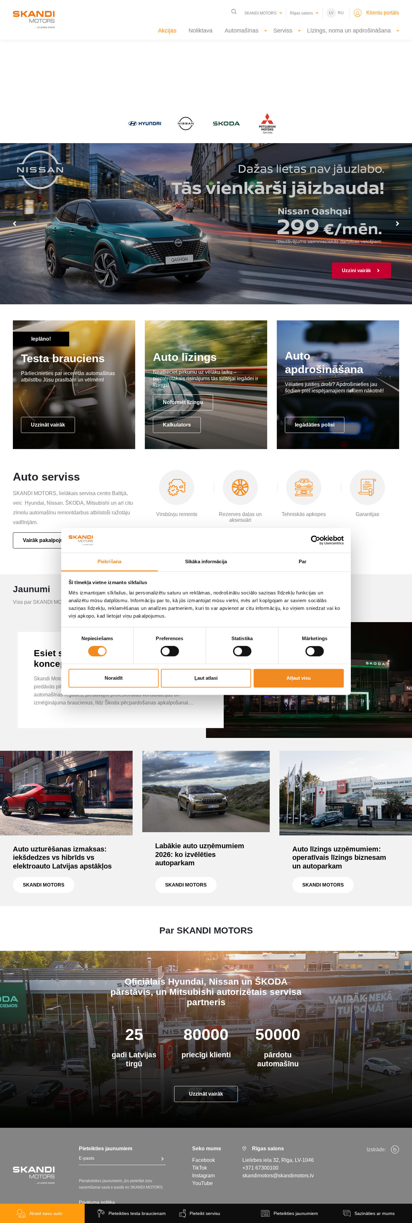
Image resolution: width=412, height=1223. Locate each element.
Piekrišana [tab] (109, 561)
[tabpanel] (206, 223)
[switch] (170, 651)
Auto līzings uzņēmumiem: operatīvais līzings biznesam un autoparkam (339, 857)
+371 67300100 (260, 1168)
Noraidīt (114, 678)
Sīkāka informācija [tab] (206, 561)
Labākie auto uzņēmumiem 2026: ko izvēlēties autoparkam (199, 854)
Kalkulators (177, 425)
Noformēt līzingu (183, 402)
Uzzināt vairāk (48, 425)
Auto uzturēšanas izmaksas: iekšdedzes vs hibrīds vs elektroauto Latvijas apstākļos (62, 857)
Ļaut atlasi (206, 678)
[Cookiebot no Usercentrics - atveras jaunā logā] (315, 540)
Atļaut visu (298, 678)
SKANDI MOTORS (43, 884)
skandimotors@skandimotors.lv (278, 1175)
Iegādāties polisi (314, 425)
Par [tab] (302, 561)
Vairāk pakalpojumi (46, 540)
